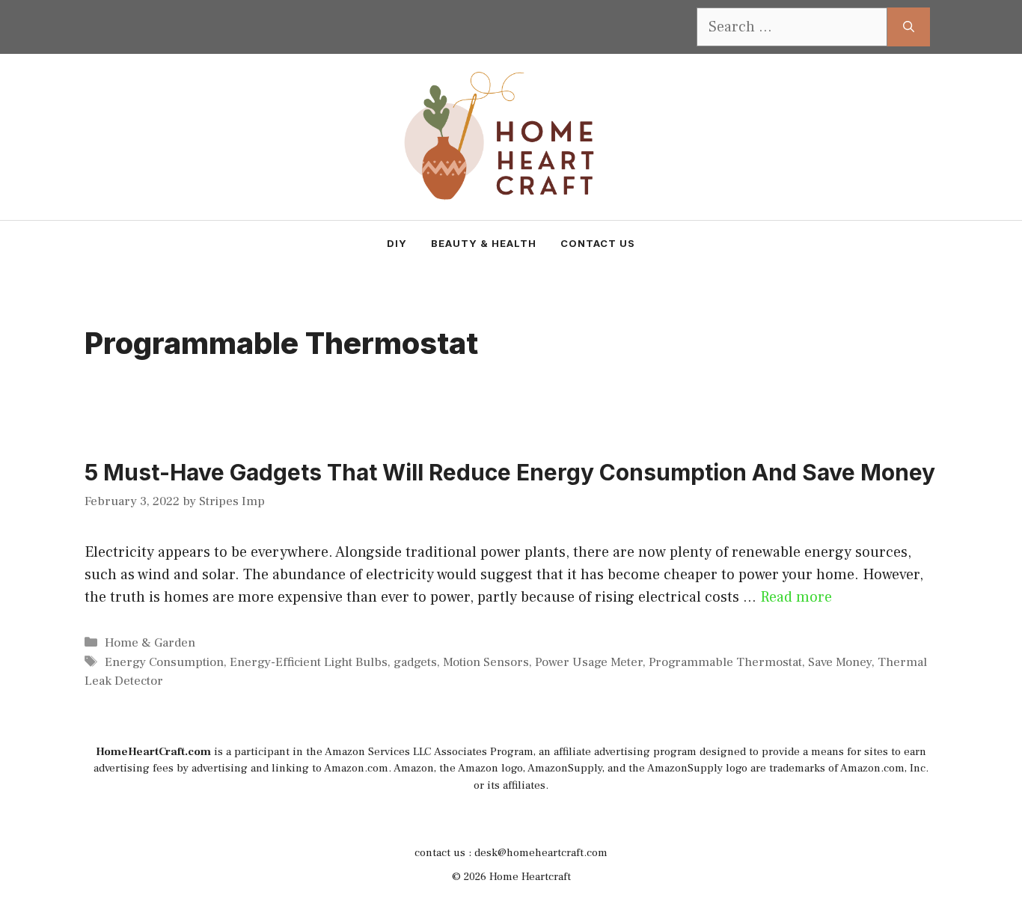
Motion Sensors (486, 662)
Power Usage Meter (589, 662)
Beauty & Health (483, 243)
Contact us (597, 243)
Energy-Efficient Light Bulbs (309, 662)
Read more (796, 597)
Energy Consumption (164, 662)
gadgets (415, 662)
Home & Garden (150, 643)
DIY (397, 243)
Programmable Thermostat (725, 662)
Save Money (840, 662)
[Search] (908, 26)
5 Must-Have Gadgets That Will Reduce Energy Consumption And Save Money (510, 472)
